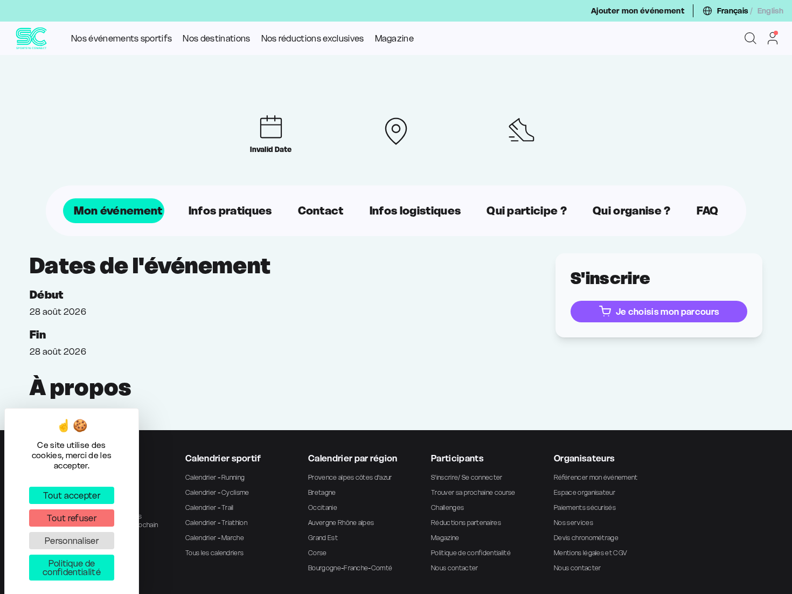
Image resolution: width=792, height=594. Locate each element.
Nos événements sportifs (121, 38)
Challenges (447, 507)
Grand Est (323, 538)
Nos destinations (216, 38)
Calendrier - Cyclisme (217, 492)
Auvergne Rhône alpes (341, 523)
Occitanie (322, 507)
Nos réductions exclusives (312, 38)
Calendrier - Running (215, 477)
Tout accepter (71, 495)
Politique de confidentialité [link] (72, 567)
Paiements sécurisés (585, 507)
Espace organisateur (584, 492)
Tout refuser (71, 518)
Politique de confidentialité (471, 553)
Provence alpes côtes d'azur (350, 477)
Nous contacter (454, 568)
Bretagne (322, 492)
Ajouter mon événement (637, 11)
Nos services (573, 523)
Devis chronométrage (586, 538)
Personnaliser (72, 540)
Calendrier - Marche (214, 538)
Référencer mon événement (596, 477)
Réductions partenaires (466, 523)
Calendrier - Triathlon (216, 523)
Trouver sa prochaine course (473, 492)
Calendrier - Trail (209, 507)
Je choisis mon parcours (667, 311)
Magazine (394, 38)
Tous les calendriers (214, 553)
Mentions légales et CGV (590, 553)
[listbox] (396, 210)
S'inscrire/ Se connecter (467, 477)
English (770, 11)
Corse (317, 553)
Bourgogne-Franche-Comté (350, 568)
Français (732, 11)
